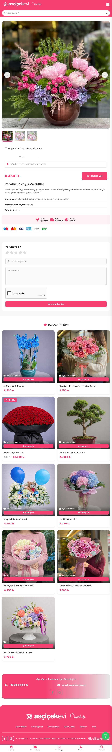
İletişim (83, 726)
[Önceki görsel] (7, 75)
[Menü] (108, 4)
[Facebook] (4, 738)
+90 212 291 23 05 (18, 685)
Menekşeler (37, 726)
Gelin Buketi (53, 726)
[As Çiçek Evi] (22, 4)
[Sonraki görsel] (105, 75)
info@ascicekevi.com (74, 685)
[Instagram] (11, 738)
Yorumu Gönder (56, 304)
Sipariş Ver (96, 176)
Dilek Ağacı (69, 726)
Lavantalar (21, 726)
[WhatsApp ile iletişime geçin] (105, 736)
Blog (94, 726)
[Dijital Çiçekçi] (99, 738)
